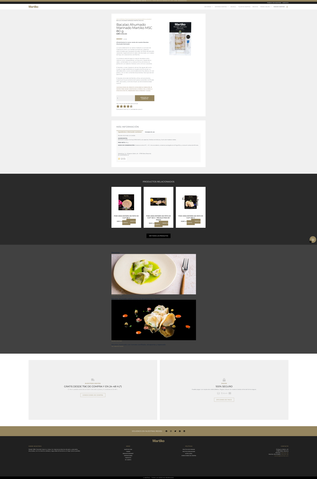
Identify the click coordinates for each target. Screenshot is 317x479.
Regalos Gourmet (128, 453)
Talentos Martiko (244, 6)
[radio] (117, 106)
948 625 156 (285, 454)
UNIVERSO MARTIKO (221, 6)
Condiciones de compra (188, 455)
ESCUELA (233, 6)
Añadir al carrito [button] (129, 221)
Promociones (128, 455)
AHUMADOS (131, 19)
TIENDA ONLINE (265, 6)
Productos (124, 19)
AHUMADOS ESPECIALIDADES (143, 19)
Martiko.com (128, 449)
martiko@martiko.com (281, 456)
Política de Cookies (189, 449)
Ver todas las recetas (117, 346)
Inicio (118, 19)
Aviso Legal (188, 453)
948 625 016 (285, 452)
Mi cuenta (128, 459)
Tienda (128, 451)
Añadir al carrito (144, 98)
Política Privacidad (189, 451)
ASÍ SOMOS (207, 6)
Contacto (128, 457)
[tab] (129, 131)
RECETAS (255, 6)
